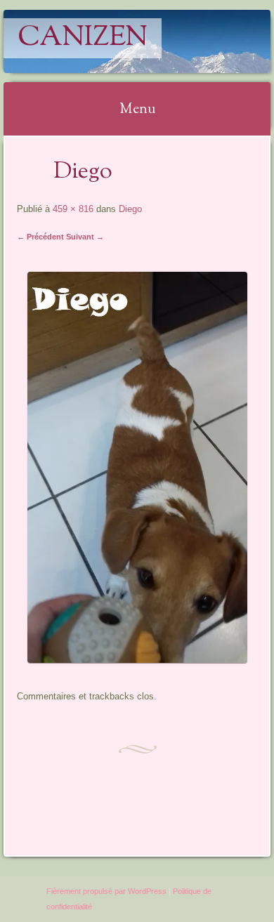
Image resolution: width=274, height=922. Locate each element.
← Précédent (40, 236)
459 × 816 (73, 209)
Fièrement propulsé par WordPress (106, 891)
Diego (130, 209)
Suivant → (85, 236)
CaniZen (83, 38)
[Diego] (137, 659)
